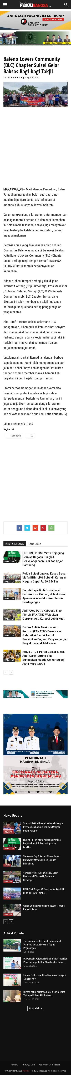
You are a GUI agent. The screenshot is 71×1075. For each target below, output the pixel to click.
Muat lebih (34, 1008)
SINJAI (7, 865)
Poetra (26, 1070)
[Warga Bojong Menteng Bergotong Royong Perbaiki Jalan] (12, 910)
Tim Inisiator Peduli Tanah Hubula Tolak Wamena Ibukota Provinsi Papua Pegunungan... (42, 944)
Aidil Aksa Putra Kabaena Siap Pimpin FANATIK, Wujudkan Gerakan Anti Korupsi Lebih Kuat (43, 614)
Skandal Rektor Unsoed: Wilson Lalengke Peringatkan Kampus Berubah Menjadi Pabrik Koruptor (43, 827)
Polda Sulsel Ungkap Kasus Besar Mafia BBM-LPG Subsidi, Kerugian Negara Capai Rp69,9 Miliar (44, 577)
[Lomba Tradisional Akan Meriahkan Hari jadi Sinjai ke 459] (12, 980)
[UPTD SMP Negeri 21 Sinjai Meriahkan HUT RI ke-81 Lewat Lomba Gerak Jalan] (12, 894)
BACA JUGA (34, 544)
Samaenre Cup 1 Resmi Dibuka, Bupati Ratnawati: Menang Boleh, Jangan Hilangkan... (41, 860)
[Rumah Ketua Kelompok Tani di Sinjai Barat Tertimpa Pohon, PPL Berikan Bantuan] (12, 996)
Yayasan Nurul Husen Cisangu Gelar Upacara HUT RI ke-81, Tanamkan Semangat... (40, 876)
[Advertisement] (35, 147)
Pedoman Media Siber (49, 1064)
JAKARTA (8, 832)
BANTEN (8, 881)
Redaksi (14, 1064)
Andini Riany (17, 77)
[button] (66, 4)
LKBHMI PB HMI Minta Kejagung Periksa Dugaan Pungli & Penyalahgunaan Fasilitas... (42, 843)
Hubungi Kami (28, 1064)
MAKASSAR (9, 561)
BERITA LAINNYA (15, 544)
